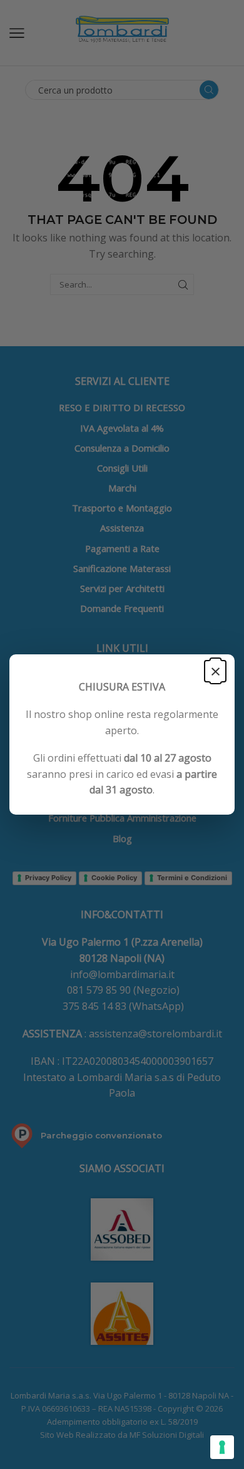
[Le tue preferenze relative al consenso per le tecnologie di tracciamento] (222, 1447)
